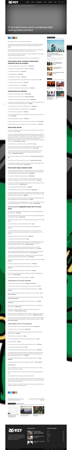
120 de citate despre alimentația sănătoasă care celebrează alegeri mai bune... (39, 432)
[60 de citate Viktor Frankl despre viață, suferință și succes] (49, 63)
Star (55, 2)
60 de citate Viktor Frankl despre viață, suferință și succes (57, 63)
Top (59, 2)
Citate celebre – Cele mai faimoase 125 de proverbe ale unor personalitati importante (13, 415)
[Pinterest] (14, 38)
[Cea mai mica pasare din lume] (60, 93)
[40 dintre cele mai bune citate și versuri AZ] (30, 443)
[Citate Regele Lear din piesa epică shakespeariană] (39, 410)
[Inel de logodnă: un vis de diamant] (51, 84)
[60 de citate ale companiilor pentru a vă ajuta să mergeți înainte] (51, 93)
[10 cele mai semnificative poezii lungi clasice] (49, 69)
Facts (45, 2)
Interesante (38, 2)
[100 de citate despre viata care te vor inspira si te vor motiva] (26, 410)
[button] (63, 2)
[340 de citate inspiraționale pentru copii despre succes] (60, 84)
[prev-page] (8, 419)
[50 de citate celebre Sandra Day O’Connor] (49, 74)
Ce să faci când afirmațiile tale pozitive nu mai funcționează (37, 399)
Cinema (27, 2)
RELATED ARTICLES (11, 403)
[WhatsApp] (16, 38)
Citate (32, 2)
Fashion (50, 2)
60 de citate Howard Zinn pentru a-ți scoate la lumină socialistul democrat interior (16, 399)
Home (9, 5)
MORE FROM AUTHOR (20, 403)
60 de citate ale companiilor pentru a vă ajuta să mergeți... (50, 98)
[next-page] (10, 419)
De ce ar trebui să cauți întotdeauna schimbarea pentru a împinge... (55, 55)
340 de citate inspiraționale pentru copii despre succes (59, 88)
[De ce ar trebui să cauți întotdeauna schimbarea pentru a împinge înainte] (55, 46)
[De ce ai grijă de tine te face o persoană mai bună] (30, 437)
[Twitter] (11, 38)
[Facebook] (9, 38)
